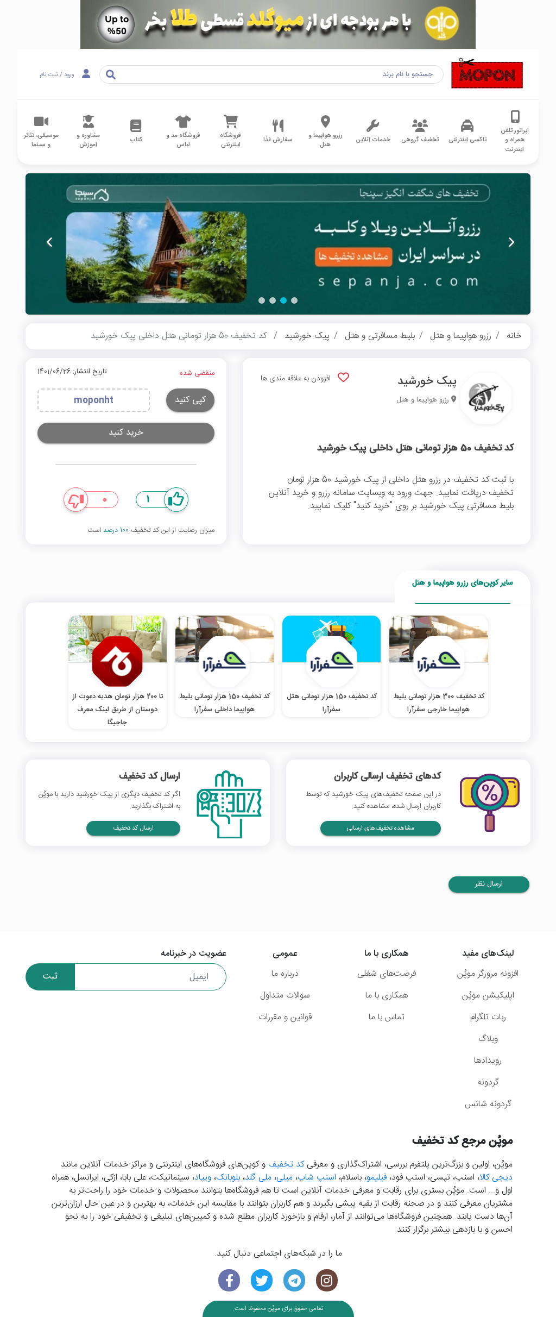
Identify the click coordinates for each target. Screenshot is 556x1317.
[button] (294, 300)
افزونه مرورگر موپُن (488, 974)
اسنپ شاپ (317, 1177)
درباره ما (285, 974)
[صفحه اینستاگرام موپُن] (327, 1280)
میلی (284, 1177)
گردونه (488, 1082)
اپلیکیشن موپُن (488, 995)
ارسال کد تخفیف (133, 828)
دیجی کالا (496, 1177)
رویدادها (488, 1060)
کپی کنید (190, 400)
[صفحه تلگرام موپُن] (294, 1280)
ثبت (50, 976)
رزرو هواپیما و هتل (460, 336)
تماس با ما (387, 1017)
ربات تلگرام (488, 1017)
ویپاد (202, 1177)
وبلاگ (488, 1039)
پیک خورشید (307, 336)
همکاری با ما (386, 995)
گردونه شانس (488, 1104)
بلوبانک (228, 1177)
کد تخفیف (286, 1164)
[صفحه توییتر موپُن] (261, 1280)
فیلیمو (377, 1177)
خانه (514, 336)
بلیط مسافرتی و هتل (380, 336)
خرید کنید (126, 432)
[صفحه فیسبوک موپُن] (229, 1280)
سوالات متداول (285, 995)
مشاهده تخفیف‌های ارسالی (380, 828)
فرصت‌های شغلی (386, 974)
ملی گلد (258, 1177)
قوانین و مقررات (285, 1017)
